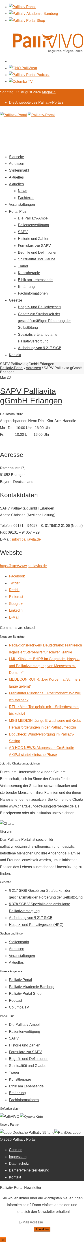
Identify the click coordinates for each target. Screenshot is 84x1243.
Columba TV (19, 1007)
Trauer (23, 266)
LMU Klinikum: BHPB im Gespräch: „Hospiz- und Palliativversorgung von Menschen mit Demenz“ (44, 666)
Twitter (14, 583)
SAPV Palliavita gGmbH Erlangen (31, 396)
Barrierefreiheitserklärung (29, 1170)
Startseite (16, 157)
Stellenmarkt (19, 170)
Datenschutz (19, 1163)
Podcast (15, 1000)
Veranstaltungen (22, 204)
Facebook (17, 576)
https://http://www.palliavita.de (23, 566)
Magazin (49, 92)
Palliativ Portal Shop (25, 993)
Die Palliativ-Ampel (33, 218)
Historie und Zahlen (33, 239)
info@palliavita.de (26, 539)
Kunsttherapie (29, 273)
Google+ (16, 604)
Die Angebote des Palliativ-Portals (36, 102)
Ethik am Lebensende (35, 280)
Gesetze (15, 300)
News (22, 191)
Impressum (17, 1157)
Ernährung (26, 286)
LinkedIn (16, 610)
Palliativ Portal (20, 980)
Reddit (14, 590)
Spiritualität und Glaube (36, 259)
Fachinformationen (33, 293)
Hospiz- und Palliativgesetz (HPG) (36, 925)
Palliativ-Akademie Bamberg (31, 987)
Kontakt (15, 355)
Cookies (15, 1150)
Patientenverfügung (33, 225)
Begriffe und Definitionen (37, 252)
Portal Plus (17, 211)
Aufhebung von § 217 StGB (39, 348)
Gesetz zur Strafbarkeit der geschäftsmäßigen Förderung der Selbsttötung (44, 321)
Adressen (16, 163)
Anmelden (42, 1229)
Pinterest (16, 597)
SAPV (23, 232)
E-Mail (14, 617)
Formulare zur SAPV (34, 246)
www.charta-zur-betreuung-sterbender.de (41, 806)
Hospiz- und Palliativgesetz (39, 307)
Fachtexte (26, 198)
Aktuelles (16, 177)
